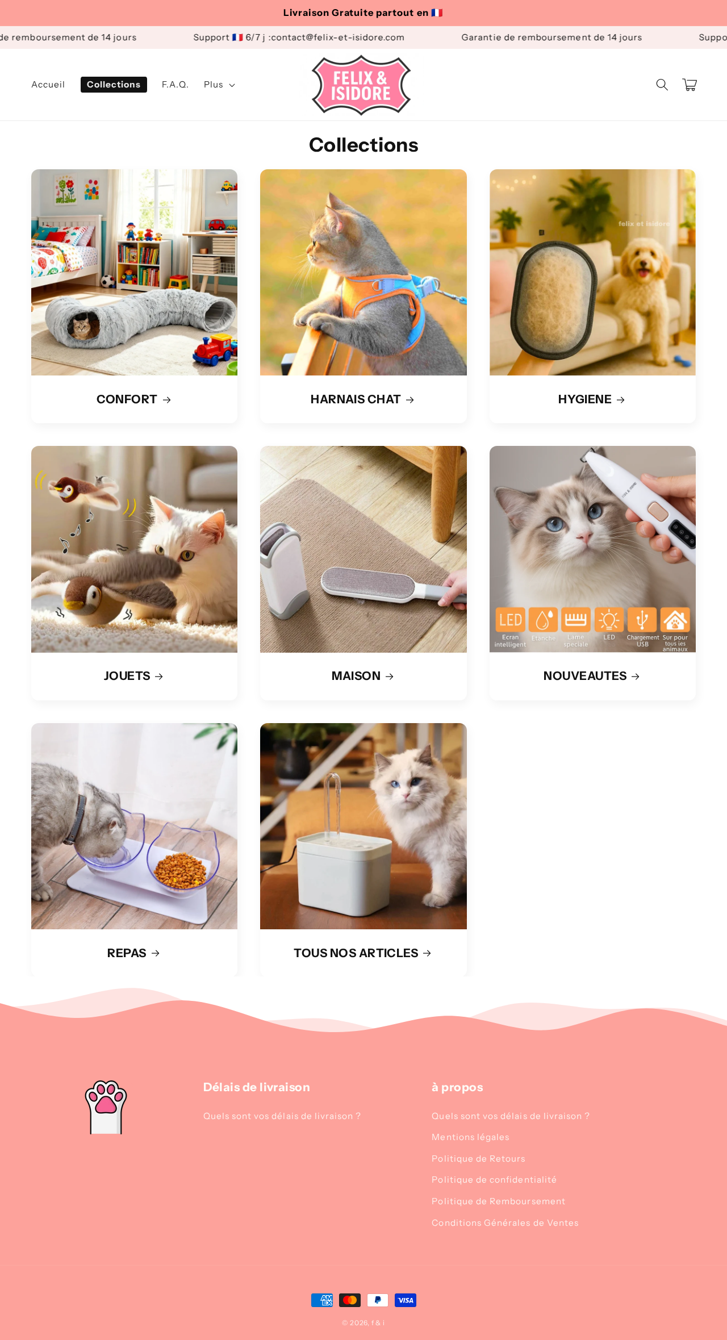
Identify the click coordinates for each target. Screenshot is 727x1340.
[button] (661, 84)
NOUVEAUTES (585, 676)
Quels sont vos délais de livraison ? (282, 1116)
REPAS (126, 953)
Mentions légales (470, 1137)
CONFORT (127, 399)
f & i (378, 1322)
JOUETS (127, 676)
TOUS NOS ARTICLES (356, 953)
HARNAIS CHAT (356, 399)
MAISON (356, 676)
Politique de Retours (478, 1158)
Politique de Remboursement (498, 1201)
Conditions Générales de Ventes (505, 1222)
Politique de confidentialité (494, 1179)
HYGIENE (585, 399)
